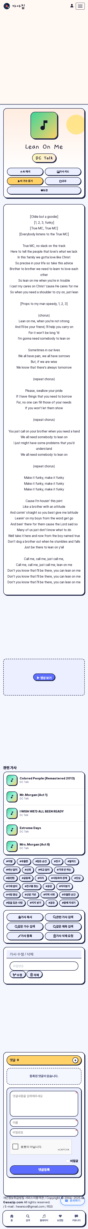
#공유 (52, 902)
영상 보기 (46, 678)
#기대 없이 (11, 886)
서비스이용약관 (34, 1198)
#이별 (9, 861)
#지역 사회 (49, 894)
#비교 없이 (44, 869)
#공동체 (26, 878)
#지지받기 (64, 886)
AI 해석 (26, 171)
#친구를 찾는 (31, 886)
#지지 (41, 878)
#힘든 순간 (41, 861)
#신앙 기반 (30, 894)
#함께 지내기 (69, 902)
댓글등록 (44, 1170)
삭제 (36, 975)
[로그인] (71, 6)
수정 (19, 975)
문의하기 (75, 1200)
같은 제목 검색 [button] (64, 926)
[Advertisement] (44, 58)
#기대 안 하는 (64, 869)
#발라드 (72, 861)
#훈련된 (10, 878)
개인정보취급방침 (13, 1198)
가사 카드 (64, 171)
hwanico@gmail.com (30, 1206)
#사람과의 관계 (59, 878)
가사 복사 (26, 917)
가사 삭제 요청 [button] (64, 936)
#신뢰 (28, 869)
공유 (64, 180)
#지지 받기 (35, 902)
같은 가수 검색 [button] (26, 926)
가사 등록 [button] (26, 936)
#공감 (49, 886)
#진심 (77, 878)
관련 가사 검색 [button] (64, 917)
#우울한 (24, 861)
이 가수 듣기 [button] (26, 180)
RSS (50, 1206)
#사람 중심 (11, 894)
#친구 (57, 861)
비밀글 (74, 1161)
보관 (45, 190)
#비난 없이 (11, 869)
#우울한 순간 (69, 894)
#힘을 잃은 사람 (14, 902)
